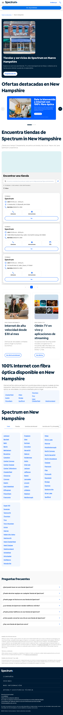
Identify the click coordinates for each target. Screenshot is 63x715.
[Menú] (3, 2)
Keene (26, 476)
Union (6, 527)
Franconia (7, 497)
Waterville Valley (9, 535)
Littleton (27, 490)
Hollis (26, 461)
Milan (20, 395)
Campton (7, 458)
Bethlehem (7, 450)
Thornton (35, 393)
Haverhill (27, 450)
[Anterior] (3, 109)
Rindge (21, 398)
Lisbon (26, 486)
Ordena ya (53, 2)
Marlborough (28, 497)
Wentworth (7, 538)
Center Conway (9, 461)
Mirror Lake (48, 440)
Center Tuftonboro (10, 468)
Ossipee (47, 463)
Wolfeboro (7, 560)
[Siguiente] (60, 109)
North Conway (50, 451)
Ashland (6, 436)
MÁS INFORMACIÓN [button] (12, 685)
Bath (5, 443)
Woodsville (7, 563)
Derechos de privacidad (7, 694)
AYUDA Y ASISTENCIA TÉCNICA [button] (18, 690)
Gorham (27, 443)
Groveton (27, 447)
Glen (25, 439)
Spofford (22, 401)
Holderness (28, 458)
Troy (33, 396)
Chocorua (7, 476)
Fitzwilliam (8, 401)
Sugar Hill (7, 506)
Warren (6, 531)
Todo (8, 426)
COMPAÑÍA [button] (8, 677)
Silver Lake (48, 493)
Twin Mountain (9, 524)
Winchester (7, 556)
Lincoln (26, 483)
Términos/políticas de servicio (8, 703)
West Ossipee (8, 545)
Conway (6, 479)
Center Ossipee (9, 465)
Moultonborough (50, 447)
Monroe (47, 443)
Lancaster (27, 479)
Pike (46, 470)
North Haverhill (50, 455)
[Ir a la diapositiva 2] (32, 124)
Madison (27, 494)
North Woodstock (51, 459)
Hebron (26, 454)
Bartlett (6, 439)
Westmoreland (50, 401)
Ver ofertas (39, 355)
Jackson (27, 468)
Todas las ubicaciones (7, 15)
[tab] (31, 677)
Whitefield (7, 553)
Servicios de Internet (31, 426)
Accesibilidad (4, 696)
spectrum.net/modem (43, 644)
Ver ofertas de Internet (13, 355)
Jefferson (27, 472)
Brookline (7, 454)
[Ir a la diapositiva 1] (29, 124)
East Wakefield (9, 486)
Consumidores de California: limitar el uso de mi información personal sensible (21, 701)
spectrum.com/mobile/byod (31, 654)
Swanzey (7, 509)
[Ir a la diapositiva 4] (35, 124)
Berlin (6, 447)
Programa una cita (10, 73)
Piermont (48, 467)
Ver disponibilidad (31, 8)
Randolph (48, 478)
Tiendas (17, 426)
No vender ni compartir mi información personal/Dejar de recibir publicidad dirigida (22, 699)
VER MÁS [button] (7, 681)
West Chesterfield (36, 400)
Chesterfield (9, 395)
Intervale (27, 465)
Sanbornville (49, 489)
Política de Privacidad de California (10, 698)
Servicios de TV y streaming (50, 426)
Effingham (7, 490)
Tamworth (7, 513)
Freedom (27, 436)
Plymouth (48, 474)
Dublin (7, 398)
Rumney (47, 486)
